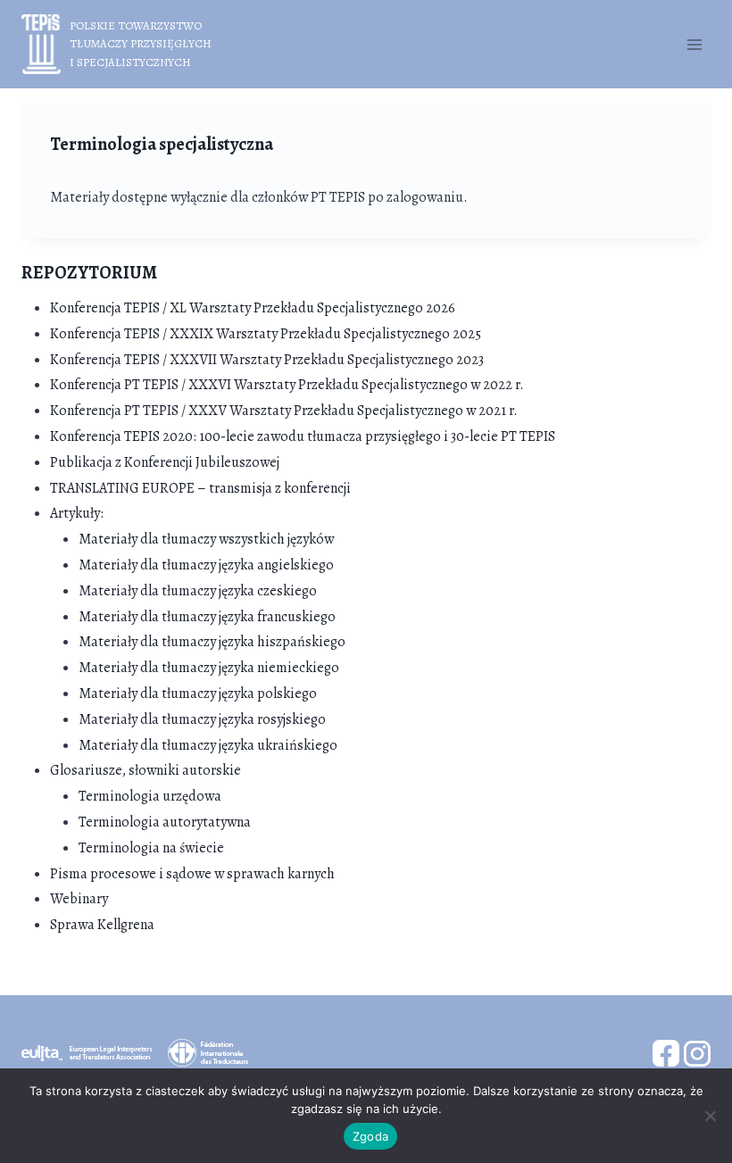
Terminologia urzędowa (150, 796)
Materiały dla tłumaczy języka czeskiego (198, 591)
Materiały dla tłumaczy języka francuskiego (207, 617)
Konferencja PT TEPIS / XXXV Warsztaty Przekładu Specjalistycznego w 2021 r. (284, 410)
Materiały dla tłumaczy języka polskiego (198, 693)
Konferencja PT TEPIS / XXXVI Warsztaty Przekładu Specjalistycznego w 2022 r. (287, 385)
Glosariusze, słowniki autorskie (145, 770)
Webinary (79, 899)
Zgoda (370, 1136)
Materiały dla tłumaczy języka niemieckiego (209, 667)
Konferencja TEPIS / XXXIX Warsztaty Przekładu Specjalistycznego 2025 (265, 334)
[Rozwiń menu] (694, 44)
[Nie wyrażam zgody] (710, 1116)
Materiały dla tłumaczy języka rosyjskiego (202, 719)
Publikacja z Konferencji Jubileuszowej (164, 462)
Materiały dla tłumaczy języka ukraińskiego (208, 745)
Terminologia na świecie (151, 848)
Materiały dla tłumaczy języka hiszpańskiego (212, 642)
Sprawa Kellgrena (102, 925)
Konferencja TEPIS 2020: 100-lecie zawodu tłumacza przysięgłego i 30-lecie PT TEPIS (302, 436)
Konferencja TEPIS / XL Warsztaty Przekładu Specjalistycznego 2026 (252, 308)
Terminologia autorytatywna (165, 822)
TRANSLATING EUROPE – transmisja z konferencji (200, 488)
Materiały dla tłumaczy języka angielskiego (206, 565)
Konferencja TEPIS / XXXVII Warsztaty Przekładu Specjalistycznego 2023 (267, 360)
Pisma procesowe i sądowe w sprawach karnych (192, 874)
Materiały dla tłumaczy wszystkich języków (206, 539)
